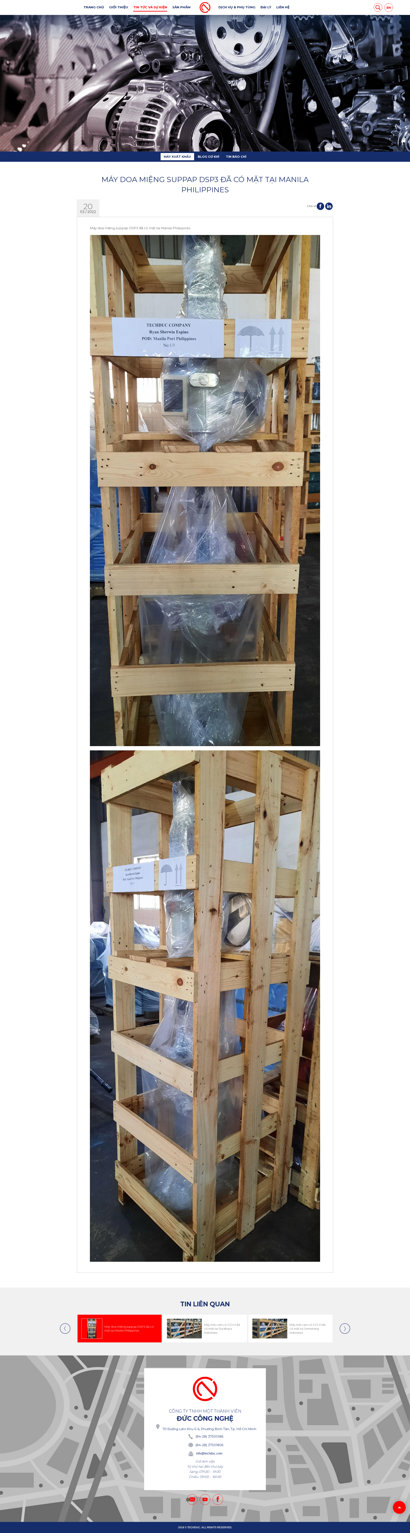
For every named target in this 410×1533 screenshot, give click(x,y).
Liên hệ (283, 7)
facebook (217, 1499)
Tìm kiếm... (378, 7)
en (389, 8)
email (192, 1499)
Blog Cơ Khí (208, 157)
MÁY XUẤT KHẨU (177, 157)
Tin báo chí (236, 157)
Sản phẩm (181, 7)
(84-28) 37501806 (209, 1445)
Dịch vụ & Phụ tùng (236, 7)
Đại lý (266, 7)
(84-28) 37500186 (209, 1436)
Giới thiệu (118, 7)
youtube (205, 1499)
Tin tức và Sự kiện (150, 7)
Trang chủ (93, 7)
